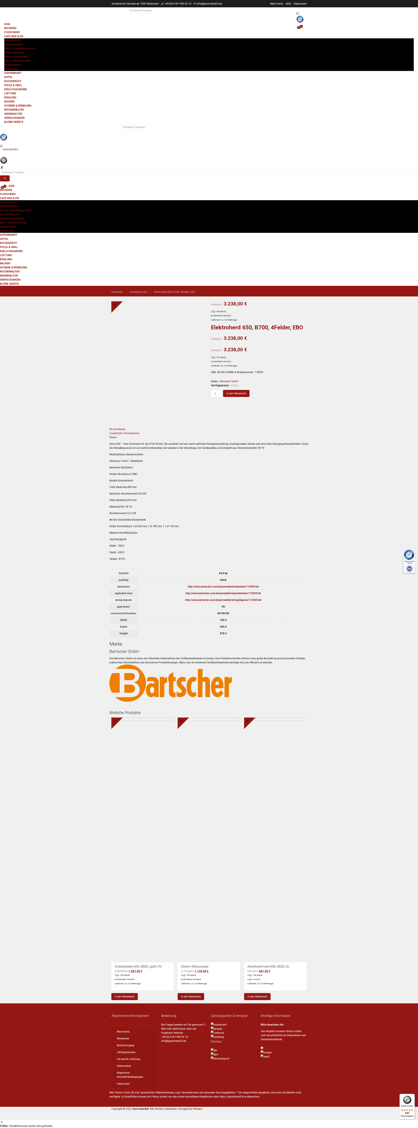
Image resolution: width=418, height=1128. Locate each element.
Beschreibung (117, 429)
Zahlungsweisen (126, 1052)
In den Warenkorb (236, 393)
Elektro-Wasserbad (194, 966)
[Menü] (413, 1096)
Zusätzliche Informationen (124, 433)
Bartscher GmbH (229, 381)
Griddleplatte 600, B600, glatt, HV (138, 966)
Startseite (117, 292)
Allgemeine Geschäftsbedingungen (130, 1074)
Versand (256, 979)
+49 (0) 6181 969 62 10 (177, 3)
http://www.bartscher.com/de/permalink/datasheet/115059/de (223, 586)
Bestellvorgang (125, 1045)
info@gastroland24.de (209, 3)
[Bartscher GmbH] (170, 700)
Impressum (300, 3)
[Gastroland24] (209, 149)
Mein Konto (276, 3)
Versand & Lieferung (128, 1059)
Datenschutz (124, 1065)
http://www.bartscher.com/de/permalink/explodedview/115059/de (223, 593)
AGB (288, 3)
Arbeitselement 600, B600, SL (268, 966)
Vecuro (197, 1108)
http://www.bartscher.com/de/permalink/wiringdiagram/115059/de (223, 600)
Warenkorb (123, 1038)
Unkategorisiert (138, 292)
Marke (113, 437)
